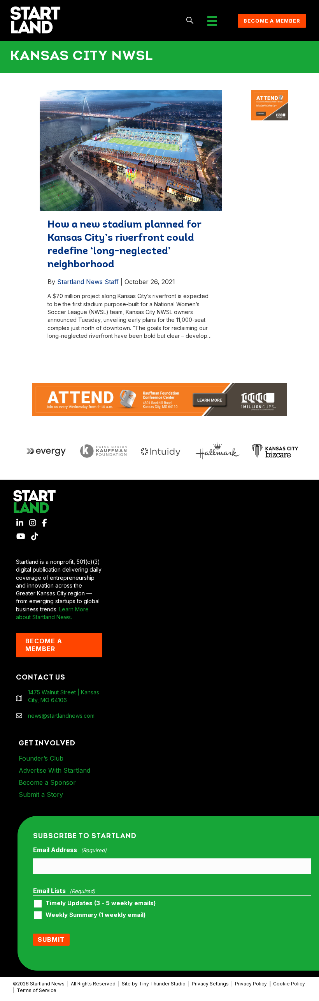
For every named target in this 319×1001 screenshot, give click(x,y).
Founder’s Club (41, 758)
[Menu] (212, 21)
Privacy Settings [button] (210, 984)
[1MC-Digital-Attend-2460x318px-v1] (159, 398)
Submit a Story (41, 794)
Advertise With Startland (54, 770)
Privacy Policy (251, 984)
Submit (51, 939)
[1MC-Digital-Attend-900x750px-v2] (269, 93)
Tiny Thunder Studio (162, 984)
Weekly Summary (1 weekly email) (95, 914)
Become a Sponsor (47, 782)
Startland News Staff (88, 282)
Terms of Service (36, 990)
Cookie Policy (289, 984)
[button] (190, 21)
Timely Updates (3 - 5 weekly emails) (101, 903)
